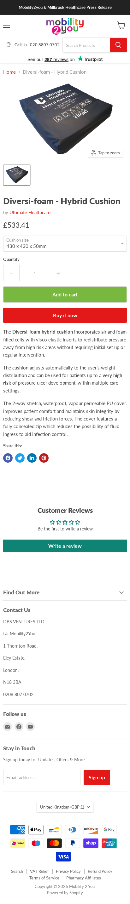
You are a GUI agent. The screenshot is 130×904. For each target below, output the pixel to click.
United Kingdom (62, 807)
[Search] (118, 45)
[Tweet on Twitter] (20, 458)
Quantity (11, 259)
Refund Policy (100, 871)
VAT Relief (39, 871)
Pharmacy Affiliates (83, 877)
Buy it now (65, 315)
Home (9, 72)
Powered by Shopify (65, 892)
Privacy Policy (68, 871)
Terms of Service (44, 877)
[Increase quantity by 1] (58, 273)
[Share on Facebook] (8, 458)
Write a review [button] (65, 546)
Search (17, 871)
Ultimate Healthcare (29, 212)
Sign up (97, 777)
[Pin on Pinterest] (44, 458)
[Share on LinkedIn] (32, 458)
